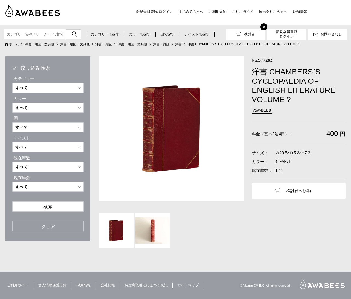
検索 (48, 206)
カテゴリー (24, 78)
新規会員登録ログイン (286, 34)
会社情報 (108, 285)
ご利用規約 (218, 12)
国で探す (167, 34)
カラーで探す (140, 34)
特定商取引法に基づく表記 (146, 285)
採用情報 (84, 285)
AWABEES (322, 284)
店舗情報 (300, 12)
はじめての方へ (190, 12)
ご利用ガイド (242, 12)
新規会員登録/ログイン (154, 12)
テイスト (22, 138)
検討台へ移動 (298, 190)
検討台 (249, 34)
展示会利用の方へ (273, 12)
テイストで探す (197, 34)
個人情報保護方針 (52, 285)
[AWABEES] (28, 10)
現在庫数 (22, 177)
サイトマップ (188, 285)
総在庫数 (22, 157)
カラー (20, 98)
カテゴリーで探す (105, 34)
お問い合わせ (331, 34)
